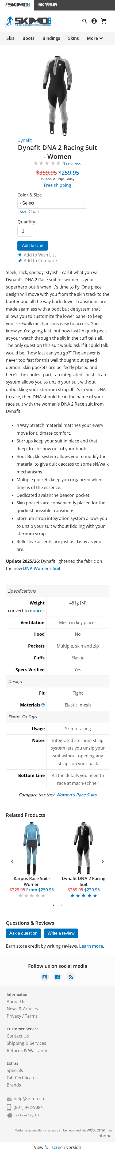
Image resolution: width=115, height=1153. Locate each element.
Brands (14, 1085)
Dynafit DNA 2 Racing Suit (83, 881)
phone (105, 1136)
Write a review (61, 933)
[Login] (96, 21)
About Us (16, 1001)
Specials (15, 1070)
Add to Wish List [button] (40, 255)
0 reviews (72, 164)
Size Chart (30, 212)
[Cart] (106, 21)
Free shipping (57, 185)
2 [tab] (61, 905)
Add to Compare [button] (40, 260)
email (102, 1130)
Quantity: (26, 222)
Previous (12, 860)
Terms (31, 1016)
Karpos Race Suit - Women (32, 881)
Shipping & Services (26, 1043)
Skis (10, 38)
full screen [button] (54, 1147)
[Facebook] (57, 978)
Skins (73, 38)
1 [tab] (53, 905)
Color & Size (29, 195)
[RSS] (70, 978)
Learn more (91, 946)
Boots (28, 38)
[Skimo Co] (29, 26)
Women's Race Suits (76, 795)
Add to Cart (32, 245)
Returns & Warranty (27, 1050)
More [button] (92, 38)
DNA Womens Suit (41, 568)
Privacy (14, 1016)
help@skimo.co (29, 1099)
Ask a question (23, 933)
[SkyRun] (48, 5)
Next (103, 860)
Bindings (51, 38)
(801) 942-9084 (28, 1107)
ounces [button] (37, 611)
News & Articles (22, 1009)
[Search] (86, 22)
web (91, 1130)
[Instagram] (44, 978)
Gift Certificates (22, 1078)
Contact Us (18, 1036)
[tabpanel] (32, 860)
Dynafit (24, 140)
